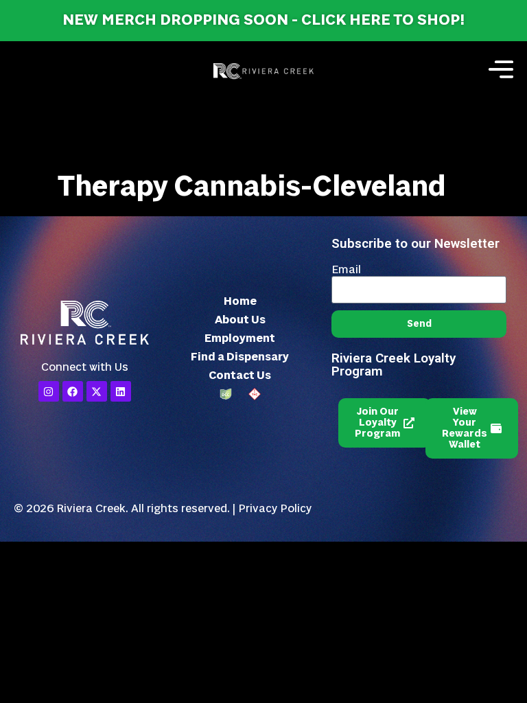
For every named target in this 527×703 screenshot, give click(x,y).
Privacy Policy (275, 508)
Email (346, 270)
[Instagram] (48, 391)
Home (240, 301)
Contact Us (240, 375)
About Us (240, 319)
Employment (239, 338)
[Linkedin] (120, 391)
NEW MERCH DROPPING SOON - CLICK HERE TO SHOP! (263, 20)
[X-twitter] (96, 391)
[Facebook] (72, 391)
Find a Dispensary (240, 357)
